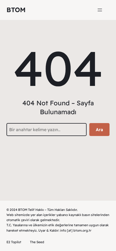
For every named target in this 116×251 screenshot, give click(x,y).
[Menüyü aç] (100, 10)
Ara (99, 129)
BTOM (16, 10)
